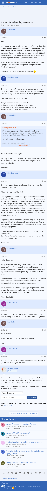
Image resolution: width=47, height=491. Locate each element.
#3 (45, 123)
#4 (45, 181)
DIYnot (5, 483)
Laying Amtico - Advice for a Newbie (21, 462)
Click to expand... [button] (23, 145)
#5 (45, 256)
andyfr (8, 456)
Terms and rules (20, 486)
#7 (45, 330)
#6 (45, 310)
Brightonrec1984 (11, 426)
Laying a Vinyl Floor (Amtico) (18, 433)
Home (9, 488)
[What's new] (40, 2)
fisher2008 (9, 435)
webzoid (8, 465)
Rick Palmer (6, 25)
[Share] (42, 38)
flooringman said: (8, 128)
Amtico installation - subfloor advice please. (24, 442)
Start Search (32, 397)
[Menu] (3, 2)
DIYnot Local (7, 406)
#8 (45, 356)
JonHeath (8, 444)
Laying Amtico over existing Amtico (21, 424)
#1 (45, 38)
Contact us (10, 486)
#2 (45, 85)
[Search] (44, 2)
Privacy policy (31, 486)
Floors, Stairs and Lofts (24, 426)
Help (38, 486)
